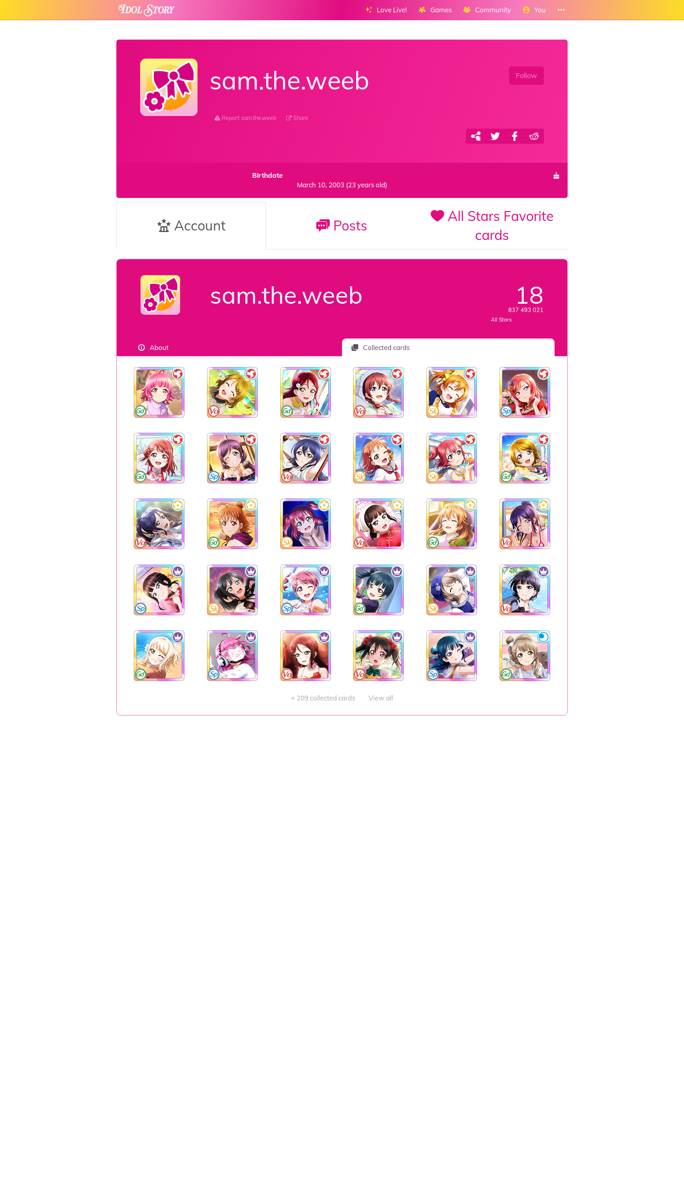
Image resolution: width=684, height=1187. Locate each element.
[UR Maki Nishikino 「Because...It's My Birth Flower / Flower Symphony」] (524, 392)
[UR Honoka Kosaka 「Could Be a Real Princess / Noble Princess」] (452, 392)
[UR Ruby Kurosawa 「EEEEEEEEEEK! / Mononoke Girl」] (305, 523)
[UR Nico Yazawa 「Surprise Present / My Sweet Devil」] (378, 655)
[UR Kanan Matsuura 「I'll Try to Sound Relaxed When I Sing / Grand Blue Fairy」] (159, 523)
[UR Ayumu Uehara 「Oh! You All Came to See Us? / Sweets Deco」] (159, 458)
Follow (526, 75)
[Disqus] (342, 841)
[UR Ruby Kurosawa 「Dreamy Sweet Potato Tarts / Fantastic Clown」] (452, 458)
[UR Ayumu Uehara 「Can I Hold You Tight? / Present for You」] (305, 590)
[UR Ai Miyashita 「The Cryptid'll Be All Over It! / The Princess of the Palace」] (159, 655)
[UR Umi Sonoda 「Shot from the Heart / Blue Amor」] (305, 458)
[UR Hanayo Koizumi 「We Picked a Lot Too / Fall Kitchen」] (232, 392)
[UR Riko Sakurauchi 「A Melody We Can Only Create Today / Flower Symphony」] (305, 655)
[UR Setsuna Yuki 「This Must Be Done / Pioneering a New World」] (232, 590)
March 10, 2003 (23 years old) (319, 180)
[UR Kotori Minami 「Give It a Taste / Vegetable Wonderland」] (524, 655)
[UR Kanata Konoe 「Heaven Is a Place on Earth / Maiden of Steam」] (452, 523)
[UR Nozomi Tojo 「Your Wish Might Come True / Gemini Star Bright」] (232, 458)
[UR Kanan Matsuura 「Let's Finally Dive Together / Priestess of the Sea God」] (524, 523)
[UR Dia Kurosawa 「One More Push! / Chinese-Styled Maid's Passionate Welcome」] (378, 523)
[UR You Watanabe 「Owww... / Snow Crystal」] (452, 590)
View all (342, 698)
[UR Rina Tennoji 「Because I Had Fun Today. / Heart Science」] (159, 392)
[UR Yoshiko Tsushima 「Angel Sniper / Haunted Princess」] (452, 655)
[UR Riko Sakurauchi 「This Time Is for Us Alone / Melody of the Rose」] (305, 392)
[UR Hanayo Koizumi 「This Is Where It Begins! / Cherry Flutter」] (524, 458)
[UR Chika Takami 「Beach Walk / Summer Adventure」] (378, 458)
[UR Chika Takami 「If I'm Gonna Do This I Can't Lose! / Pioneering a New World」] (232, 523)
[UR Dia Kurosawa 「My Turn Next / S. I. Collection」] (159, 590)
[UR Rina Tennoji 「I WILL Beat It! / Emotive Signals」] (232, 655)
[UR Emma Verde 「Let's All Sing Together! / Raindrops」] (378, 392)
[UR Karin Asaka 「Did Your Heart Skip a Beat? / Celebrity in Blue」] (524, 590)
